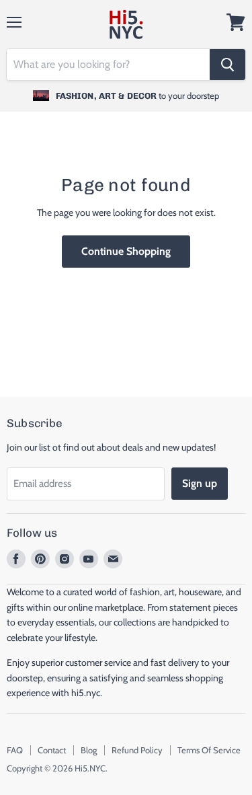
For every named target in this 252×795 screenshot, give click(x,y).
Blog (89, 750)
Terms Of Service (209, 750)
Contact (52, 750)
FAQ (15, 750)
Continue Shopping (126, 251)
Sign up (199, 483)
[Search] (227, 64)
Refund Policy (137, 750)
